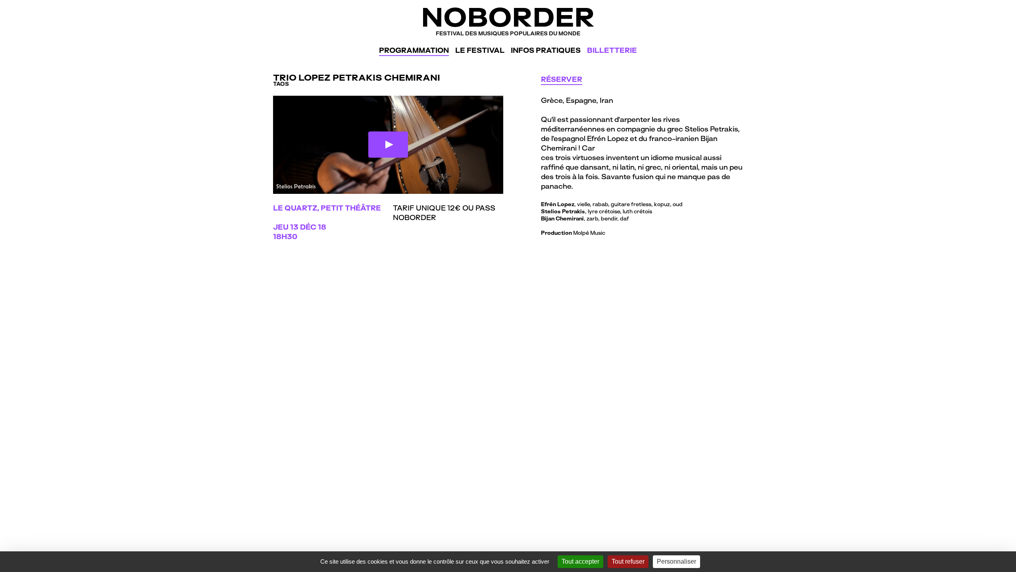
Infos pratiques (546, 50)
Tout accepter (580, 561)
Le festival (479, 50)
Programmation (414, 50)
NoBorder (508, 19)
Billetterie (612, 50)
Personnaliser (676, 561)
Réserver (561, 79)
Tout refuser (628, 561)
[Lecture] (388, 144)
